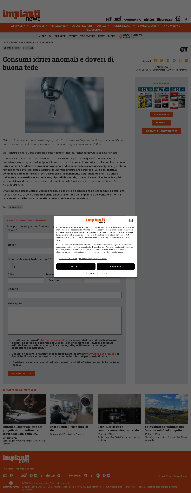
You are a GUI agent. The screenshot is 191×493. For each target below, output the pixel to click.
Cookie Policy (88, 273)
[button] (131, 220)
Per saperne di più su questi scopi (93, 259)
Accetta (76, 266)
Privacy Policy (101, 273)
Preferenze (115, 266)
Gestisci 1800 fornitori (68, 259)
